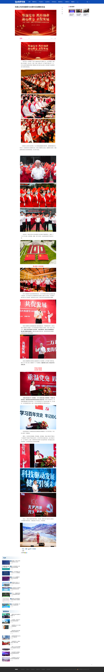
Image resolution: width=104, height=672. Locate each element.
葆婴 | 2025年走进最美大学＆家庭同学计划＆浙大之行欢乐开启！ (15, 647)
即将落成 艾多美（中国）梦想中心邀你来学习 (15, 583)
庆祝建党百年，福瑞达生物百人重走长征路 (15, 642)
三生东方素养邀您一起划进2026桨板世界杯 (15, 604)
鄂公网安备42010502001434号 (83, 669)
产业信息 (41, 1)
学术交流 (54, 1)
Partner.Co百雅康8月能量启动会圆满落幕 (15, 577)
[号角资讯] (20, 2)
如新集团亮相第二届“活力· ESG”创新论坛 (15, 636)
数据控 (72, 1)
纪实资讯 (22, 669)
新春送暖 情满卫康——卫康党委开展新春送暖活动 (86, 15)
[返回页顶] (91, 664)
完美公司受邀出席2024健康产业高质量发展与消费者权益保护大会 (72, 15)
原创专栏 (60, 1)
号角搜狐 (43, 669)
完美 (62, 8)
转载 (62, 12)
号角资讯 (64, 669)
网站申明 (48, 669)
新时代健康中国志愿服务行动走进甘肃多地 (79, 15)
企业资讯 (47, 1)
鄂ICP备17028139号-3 (72, 669)
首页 (29, 1)
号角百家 (32, 669)
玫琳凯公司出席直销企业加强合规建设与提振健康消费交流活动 (15, 599)
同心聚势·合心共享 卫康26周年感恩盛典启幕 (15, 658)
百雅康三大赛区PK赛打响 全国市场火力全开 (15, 561)
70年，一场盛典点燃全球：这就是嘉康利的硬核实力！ (15, 594)
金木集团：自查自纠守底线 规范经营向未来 (15, 620)
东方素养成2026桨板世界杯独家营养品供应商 (15, 588)
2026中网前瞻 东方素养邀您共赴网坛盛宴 (15, 567)
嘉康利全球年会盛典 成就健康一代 (15, 615)
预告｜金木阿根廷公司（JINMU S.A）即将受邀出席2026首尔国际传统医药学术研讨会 (15, 572)
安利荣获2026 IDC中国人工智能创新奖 (15, 626)
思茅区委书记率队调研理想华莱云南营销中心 (15, 631)
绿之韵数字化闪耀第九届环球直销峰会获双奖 (15, 653)
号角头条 (38, 669)
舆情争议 (34, 1)
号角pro (27, 669)
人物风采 (67, 1)
